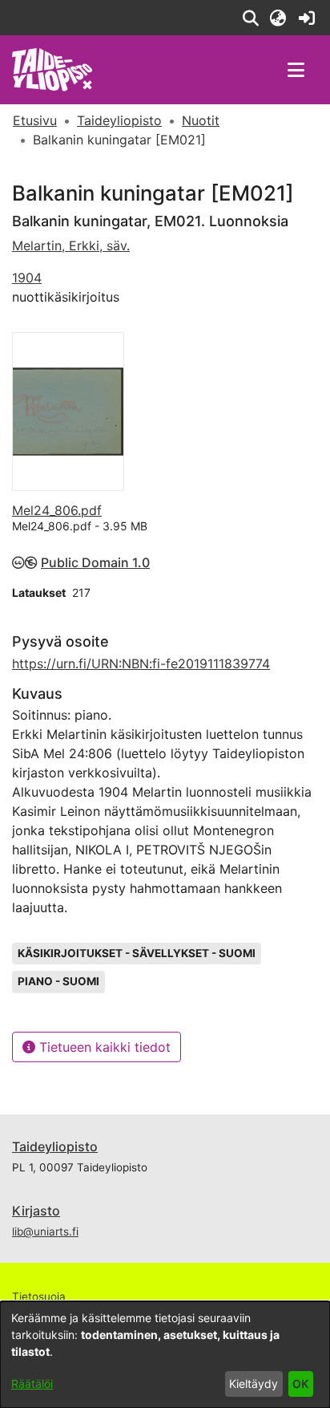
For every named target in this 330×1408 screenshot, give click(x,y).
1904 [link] (27, 278)
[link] (306, 18)
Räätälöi (32, 1383)
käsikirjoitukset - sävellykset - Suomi (137, 953)
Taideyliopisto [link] (119, 120)
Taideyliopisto (55, 1146)
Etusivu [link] (35, 120)
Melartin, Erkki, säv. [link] (71, 245)
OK (300, 1383)
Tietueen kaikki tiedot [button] (103, 1047)
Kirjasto (36, 1211)
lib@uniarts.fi (45, 1231)
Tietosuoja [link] (39, 1296)
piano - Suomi (58, 981)
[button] (250, 17)
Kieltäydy (253, 1383)
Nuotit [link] (200, 120)
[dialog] (165, 1354)
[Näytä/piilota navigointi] (295, 70)
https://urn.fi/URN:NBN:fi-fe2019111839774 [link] (141, 663)
